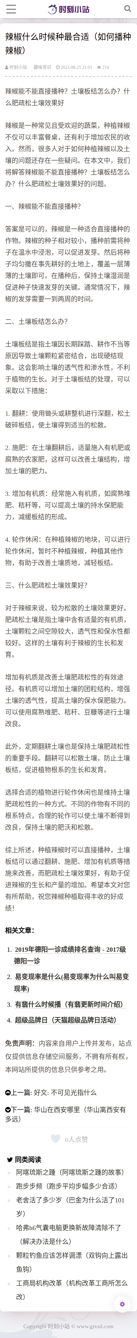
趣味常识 (42, 67)
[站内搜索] (128, 9)
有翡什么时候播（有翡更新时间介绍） (71, 1004)
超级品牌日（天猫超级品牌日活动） (67, 1020)
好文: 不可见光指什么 (65, 1092)
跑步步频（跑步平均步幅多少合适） (68, 1186)
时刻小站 (17, 67)
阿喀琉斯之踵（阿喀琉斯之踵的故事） (72, 1172)
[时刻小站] (68, 9)
